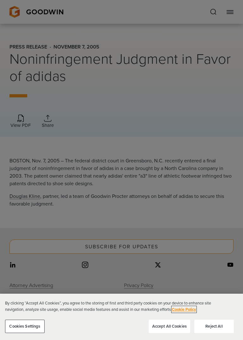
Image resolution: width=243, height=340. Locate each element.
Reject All (213, 326)
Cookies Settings (24, 326)
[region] (121, 317)
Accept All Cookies (169, 326)
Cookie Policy (184, 309)
